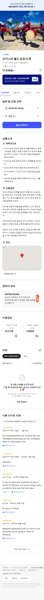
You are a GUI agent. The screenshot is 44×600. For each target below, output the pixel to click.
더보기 (5, 492)
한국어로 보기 (10, 445)
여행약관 (22, 570)
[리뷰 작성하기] (40, 350)
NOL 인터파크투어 (12, 356)
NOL (26, 356)
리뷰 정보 (15, 66)
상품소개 (16, 92)
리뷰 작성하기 (22, 402)
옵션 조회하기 (22, 125)
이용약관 (5, 567)
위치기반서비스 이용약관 (19, 567)
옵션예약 (5, 92)
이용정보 (27, 92)
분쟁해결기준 (32, 570)
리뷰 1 (38, 92)
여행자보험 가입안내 (9, 570)
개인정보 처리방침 (37, 567)
